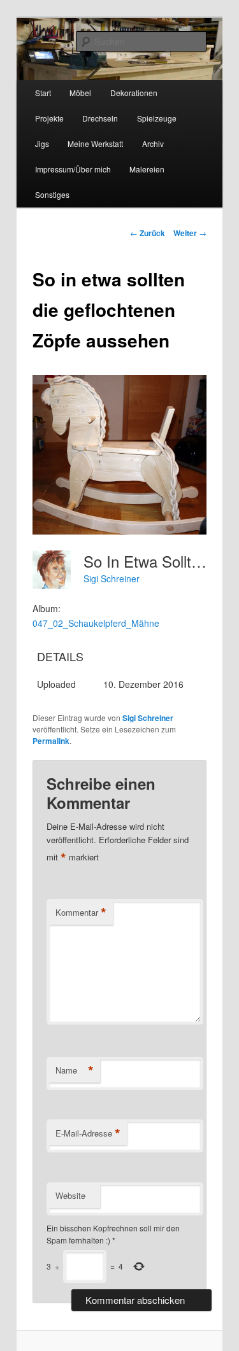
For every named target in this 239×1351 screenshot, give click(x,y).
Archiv (153, 143)
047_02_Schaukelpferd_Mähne (96, 623)
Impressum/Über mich (73, 169)
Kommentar (80, 912)
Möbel (80, 92)
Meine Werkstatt (95, 143)
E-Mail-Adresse (87, 1133)
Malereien (146, 169)
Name (74, 1070)
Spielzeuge (157, 118)
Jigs (42, 143)
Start (43, 92)
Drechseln (100, 118)
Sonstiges (52, 194)
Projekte (49, 118)
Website (70, 1195)
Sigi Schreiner (111, 578)
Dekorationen (133, 92)
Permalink (51, 740)
